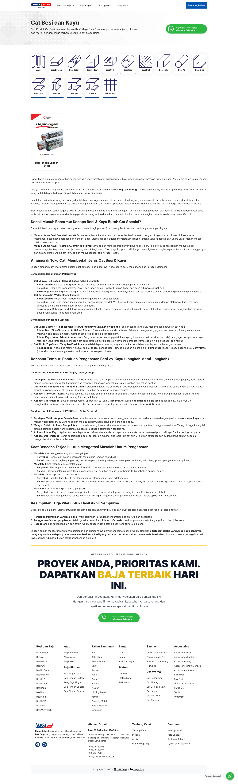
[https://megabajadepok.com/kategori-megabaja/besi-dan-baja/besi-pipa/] (128, 64)
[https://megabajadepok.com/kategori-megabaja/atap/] (38, 64)
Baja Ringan (86, 5)
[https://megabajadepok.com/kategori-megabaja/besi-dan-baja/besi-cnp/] (110, 64)
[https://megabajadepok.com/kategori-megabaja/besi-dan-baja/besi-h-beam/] (92, 87)
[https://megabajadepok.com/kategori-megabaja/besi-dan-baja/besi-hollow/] (92, 64)
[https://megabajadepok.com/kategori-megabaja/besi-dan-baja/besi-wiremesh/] (110, 87)
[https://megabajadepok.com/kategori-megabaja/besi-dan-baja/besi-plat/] (145, 64)
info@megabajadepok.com (102, 756)
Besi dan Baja (64, 5)
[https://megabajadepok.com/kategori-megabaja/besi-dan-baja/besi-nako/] (163, 64)
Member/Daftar (196, 5)
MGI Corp (122, 769)
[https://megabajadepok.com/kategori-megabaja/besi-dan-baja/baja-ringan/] (56, 64)
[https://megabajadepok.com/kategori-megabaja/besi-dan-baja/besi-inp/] (56, 87)
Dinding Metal (105, 5)
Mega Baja (138, 769)
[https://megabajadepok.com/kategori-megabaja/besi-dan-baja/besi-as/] (181, 64)
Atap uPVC (123, 5)
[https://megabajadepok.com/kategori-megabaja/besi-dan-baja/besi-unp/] (38, 87)
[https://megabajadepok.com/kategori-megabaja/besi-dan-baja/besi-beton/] (74, 64)
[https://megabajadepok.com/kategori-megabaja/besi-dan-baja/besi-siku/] (199, 64)
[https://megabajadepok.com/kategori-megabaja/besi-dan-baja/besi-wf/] (74, 87)
